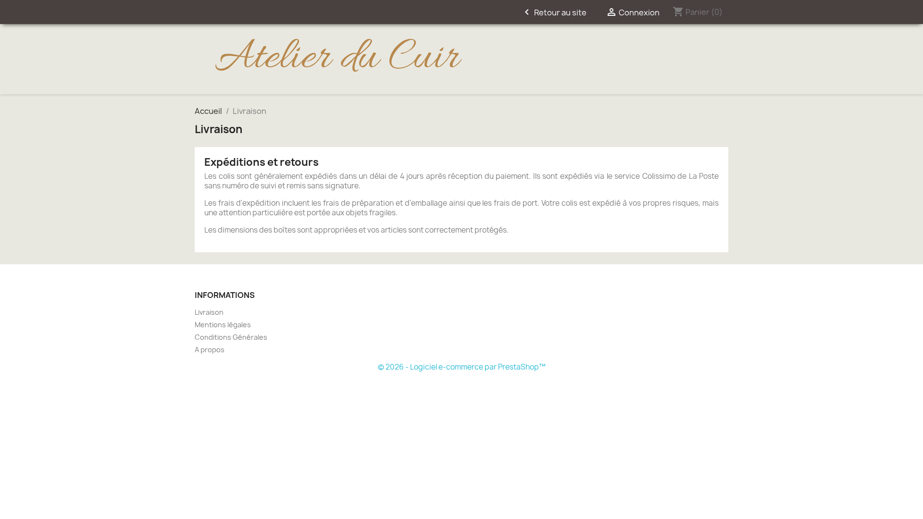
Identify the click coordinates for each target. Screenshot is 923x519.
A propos (210, 349)
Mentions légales (223, 324)
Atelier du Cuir (337, 58)
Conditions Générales (231, 337)
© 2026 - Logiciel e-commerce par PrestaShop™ (462, 367)
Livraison (209, 312)
